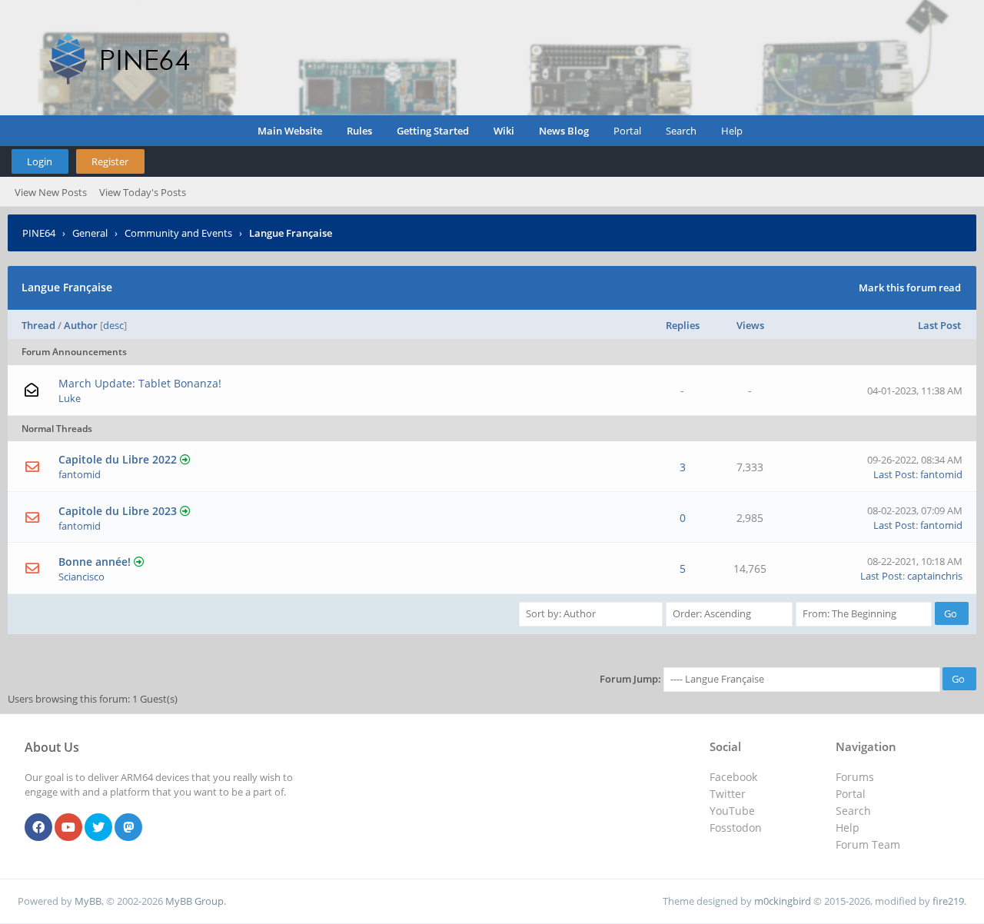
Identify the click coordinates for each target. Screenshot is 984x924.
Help (732, 131)
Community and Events (178, 233)
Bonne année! (94, 561)
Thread (38, 325)
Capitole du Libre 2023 (117, 511)
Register (109, 161)
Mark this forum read (910, 287)
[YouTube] (68, 828)
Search (681, 131)
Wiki (504, 131)
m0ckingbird (782, 901)
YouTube (732, 810)
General (90, 233)
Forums (855, 776)
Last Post (939, 325)
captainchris (934, 576)
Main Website (290, 131)
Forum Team (868, 844)
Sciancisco (81, 576)
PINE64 (38, 233)
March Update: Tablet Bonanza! (139, 383)
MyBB (88, 901)
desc (113, 325)
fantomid (79, 474)
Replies (683, 325)
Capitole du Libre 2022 (117, 459)
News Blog (564, 131)
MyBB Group (194, 901)
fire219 (948, 901)
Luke (69, 398)
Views (750, 325)
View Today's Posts (142, 192)
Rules (359, 131)
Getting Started (433, 131)
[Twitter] (98, 828)
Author (81, 325)
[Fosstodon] (128, 828)
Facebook (733, 776)
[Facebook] (38, 828)
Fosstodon (736, 827)
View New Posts (51, 192)
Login (39, 161)
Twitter (728, 793)
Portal (627, 131)
